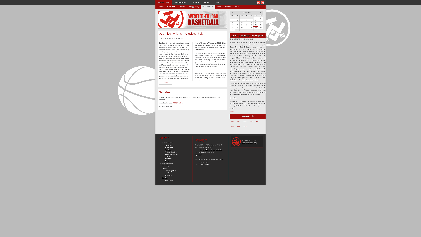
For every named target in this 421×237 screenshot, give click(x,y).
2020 (238, 126)
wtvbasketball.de (203, 150)
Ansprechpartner (170, 171)
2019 (244, 126)
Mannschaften (171, 7)
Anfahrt (167, 173)
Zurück (165, 83)
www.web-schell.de (204, 164)
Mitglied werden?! (180, 2)
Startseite (161, 7)
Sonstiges (218, 2)
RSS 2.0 (175, 103)
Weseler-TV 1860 (163, 2)
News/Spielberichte (208, 7)
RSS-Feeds (169, 180)
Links (237, 7)
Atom (181, 103)
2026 (232, 121)
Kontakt (206, 2)
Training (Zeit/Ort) (193, 7)
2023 (251, 121)
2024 (244, 121)
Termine (219, 7)
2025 (238, 121)
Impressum (168, 175)
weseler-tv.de (202, 152)
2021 (232, 126)
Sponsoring (195, 2)
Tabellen (182, 7)
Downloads (228, 7)
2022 (257, 121)
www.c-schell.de (203, 162)
